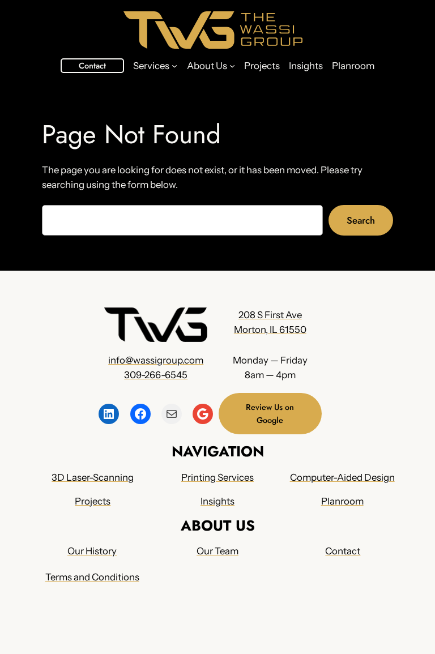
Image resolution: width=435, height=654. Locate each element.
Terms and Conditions (92, 577)
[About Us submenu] (232, 66)
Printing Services (217, 477)
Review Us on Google (270, 413)
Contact (92, 65)
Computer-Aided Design (342, 477)
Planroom (342, 501)
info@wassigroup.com (155, 360)
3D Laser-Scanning (93, 477)
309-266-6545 (155, 375)
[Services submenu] (174, 66)
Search (361, 220)
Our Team (217, 551)
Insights (217, 501)
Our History (92, 551)
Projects (92, 501)
